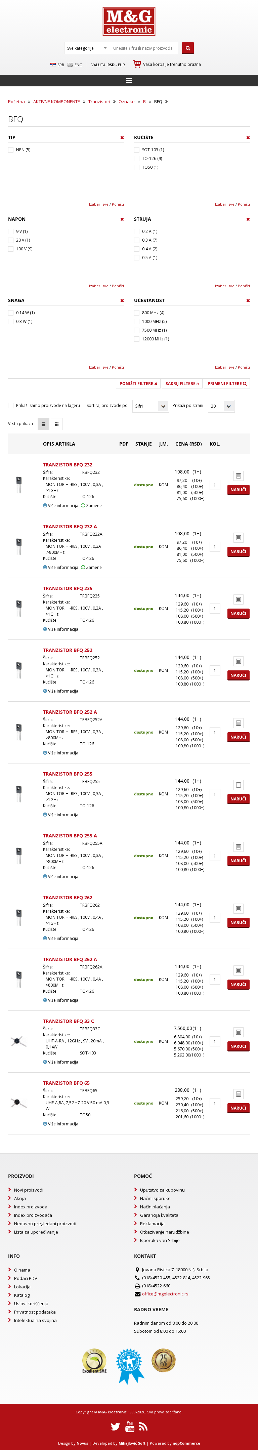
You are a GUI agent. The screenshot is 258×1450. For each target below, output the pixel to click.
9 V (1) (22, 231)
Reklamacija (152, 1223)
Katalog (22, 1295)
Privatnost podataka (35, 1312)
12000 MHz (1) (155, 339)
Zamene (93, 505)
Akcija (20, 1198)
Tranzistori (99, 101)
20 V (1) (23, 240)
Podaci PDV (25, 1278)
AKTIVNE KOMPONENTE (56, 101)
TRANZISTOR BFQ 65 (66, 1083)
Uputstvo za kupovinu (162, 1190)
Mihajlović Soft (132, 1443)
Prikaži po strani (188, 405)
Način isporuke (155, 1198)
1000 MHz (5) (154, 321)
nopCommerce (186, 1443)
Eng (78, 64)
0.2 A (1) (149, 231)
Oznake (127, 101)
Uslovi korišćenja (31, 1303)
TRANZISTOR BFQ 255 (67, 774)
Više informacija (62, 505)
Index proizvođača (33, 1215)
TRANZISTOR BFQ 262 (67, 897)
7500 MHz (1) (154, 330)
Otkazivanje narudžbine (164, 1232)
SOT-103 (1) (153, 150)
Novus (82, 1443)
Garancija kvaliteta (159, 1215)
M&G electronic (112, 1411)
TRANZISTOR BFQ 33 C (68, 1021)
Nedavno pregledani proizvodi (45, 1223)
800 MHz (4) (153, 313)
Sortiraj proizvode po (107, 405)
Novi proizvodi (28, 1190)
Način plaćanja (155, 1207)
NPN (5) (23, 150)
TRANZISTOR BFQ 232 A (70, 526)
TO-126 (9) (152, 158)
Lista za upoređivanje (36, 1232)
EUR (121, 64)
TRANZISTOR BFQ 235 (67, 588)
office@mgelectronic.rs (165, 1294)
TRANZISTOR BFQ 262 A (70, 959)
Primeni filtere (225, 383)
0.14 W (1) (25, 313)
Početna (16, 101)
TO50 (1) (150, 167)
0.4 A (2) (149, 249)
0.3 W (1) (24, 321)
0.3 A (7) (149, 240)
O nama (22, 1270)
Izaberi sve (99, 204)
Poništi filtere (137, 383)
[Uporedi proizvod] (238, 476)
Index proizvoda (30, 1207)
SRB (60, 64)
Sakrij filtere (181, 383)
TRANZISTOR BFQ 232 (67, 464)
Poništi (118, 204)
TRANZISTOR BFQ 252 (67, 650)
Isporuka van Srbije (160, 1240)
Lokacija (22, 1287)
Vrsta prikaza (20, 423)
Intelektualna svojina (35, 1320)
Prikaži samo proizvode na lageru (48, 405)
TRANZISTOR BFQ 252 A (70, 712)
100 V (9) (24, 249)
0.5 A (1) (149, 257)
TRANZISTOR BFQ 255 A (70, 835)
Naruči (238, 490)
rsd (111, 64)
